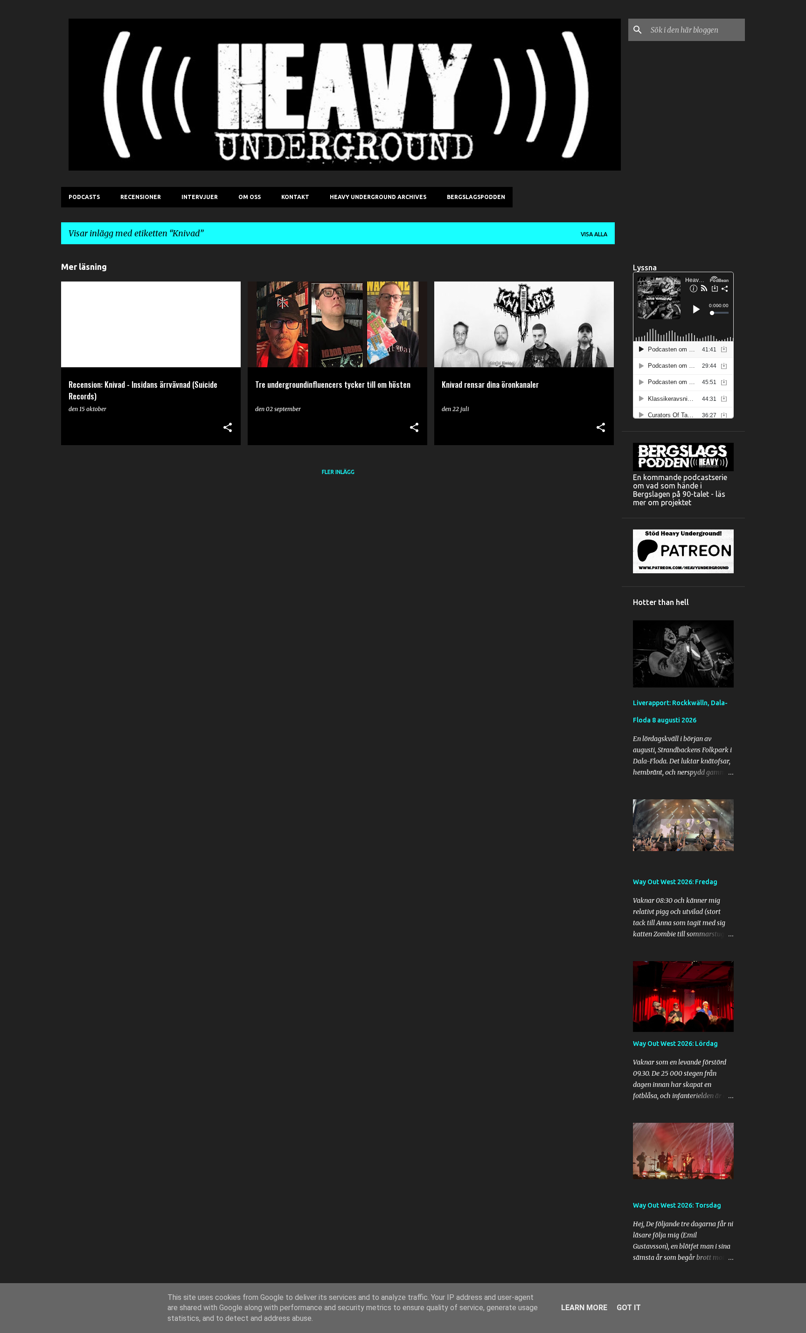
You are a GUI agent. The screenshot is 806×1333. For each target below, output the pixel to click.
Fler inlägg (338, 472)
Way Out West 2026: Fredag (675, 882)
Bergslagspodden (476, 197)
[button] (227, 428)
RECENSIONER (140, 197)
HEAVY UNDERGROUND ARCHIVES (378, 197)
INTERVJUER (199, 197)
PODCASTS (84, 197)
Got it (629, 1307)
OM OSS (249, 197)
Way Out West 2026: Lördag (675, 1043)
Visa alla (594, 234)
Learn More (584, 1307)
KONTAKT (295, 197)
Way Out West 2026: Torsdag (677, 1205)
